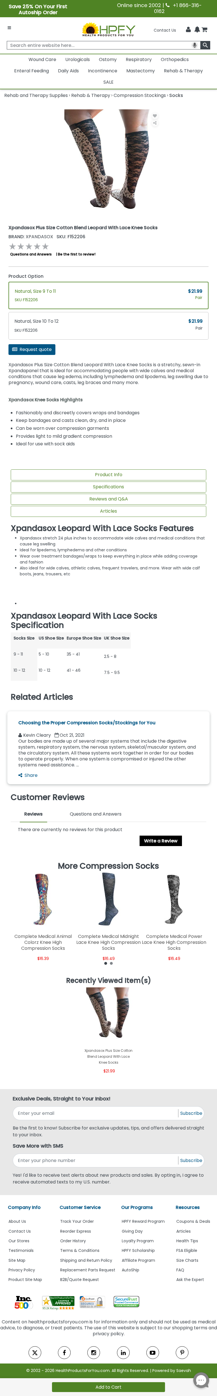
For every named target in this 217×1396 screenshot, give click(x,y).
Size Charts (187, 1260)
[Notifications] (197, 30)
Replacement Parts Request (87, 1270)
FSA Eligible (186, 1250)
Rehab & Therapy (183, 71)
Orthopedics (175, 59)
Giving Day (132, 1231)
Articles (108, 511)
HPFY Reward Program (143, 1221)
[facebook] (64, 1352)
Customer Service (80, 1207)
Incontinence (102, 71)
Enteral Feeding (31, 71)
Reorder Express (75, 1231)
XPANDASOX (31, 236)
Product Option (26, 276)
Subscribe (191, 1113)
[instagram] (93, 1352)
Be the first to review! (77, 254)
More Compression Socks (108, 866)
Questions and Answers (31, 254)
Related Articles (42, 697)
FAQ (180, 1270)
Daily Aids (68, 71)
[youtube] (152, 1352)
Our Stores (18, 1241)
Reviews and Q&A (108, 499)
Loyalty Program (138, 1241)
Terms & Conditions (79, 1250)
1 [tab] (105, 963)
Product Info (108, 474)
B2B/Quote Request (79, 1279)
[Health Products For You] (108, 29)
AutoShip (130, 1270)
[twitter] (35, 1352)
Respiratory (139, 59)
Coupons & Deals (193, 1221)
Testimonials (21, 1250)
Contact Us (165, 30)
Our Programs (137, 1207)
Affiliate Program (138, 1260)
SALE (108, 82)
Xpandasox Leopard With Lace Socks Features (102, 528)
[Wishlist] (155, 115)
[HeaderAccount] (188, 30)
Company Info (24, 1207)
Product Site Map (25, 1279)
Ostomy (108, 59)
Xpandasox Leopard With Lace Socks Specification (84, 620)
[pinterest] (182, 1352)
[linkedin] (123, 1352)
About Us (17, 1221)
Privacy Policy (21, 1270)
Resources (188, 1207)
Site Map (16, 1260)
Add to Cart (108, 1387)
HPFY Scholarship (138, 1250)
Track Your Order (77, 1221)
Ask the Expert (190, 1279)
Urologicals (77, 59)
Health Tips (187, 1241)
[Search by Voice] (194, 45)
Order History (73, 1241)
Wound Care (42, 59)
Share (31, 775)
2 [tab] (111, 963)
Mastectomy (140, 71)
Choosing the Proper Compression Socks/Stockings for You (86, 722)
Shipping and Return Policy (86, 1260)
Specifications (108, 487)
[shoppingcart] (204, 30)
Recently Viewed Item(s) (108, 980)
